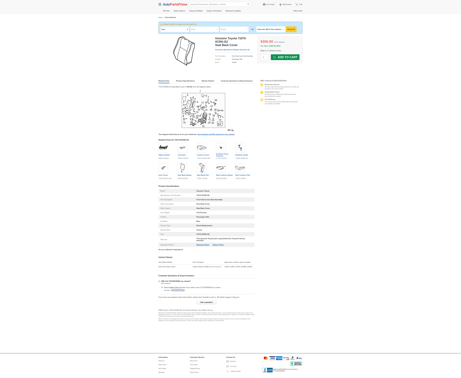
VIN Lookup (162, 368)
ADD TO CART (287, 57)
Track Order (194, 365)
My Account (193, 361)
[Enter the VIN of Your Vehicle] (270, 29)
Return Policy (218, 245)
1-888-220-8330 (235, 371)
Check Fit (291, 29)
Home (160, 17)
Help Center (162, 365)
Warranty (161, 372)
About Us (161, 361)
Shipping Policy (202, 245)
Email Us (233, 361)
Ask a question (206, 302)
